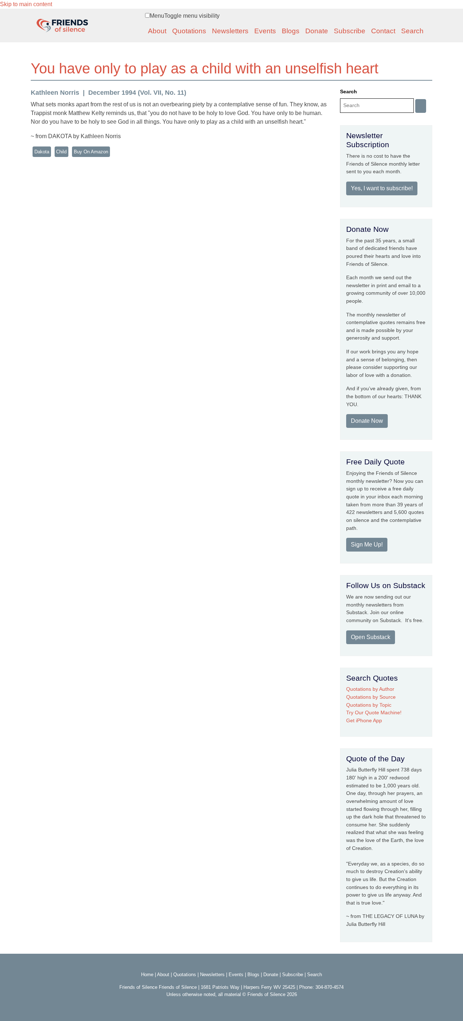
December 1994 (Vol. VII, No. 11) (137, 92)
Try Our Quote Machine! (374, 712)
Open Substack (370, 637)
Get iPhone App (364, 720)
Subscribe (349, 31)
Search (412, 31)
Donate (316, 31)
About (157, 31)
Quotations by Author (370, 689)
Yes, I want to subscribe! (382, 188)
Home (147, 974)
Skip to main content (26, 4)
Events (265, 31)
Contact (383, 31)
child (61, 151)
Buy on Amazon (91, 151)
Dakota (41, 151)
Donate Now (367, 421)
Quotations (189, 31)
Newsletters (230, 31)
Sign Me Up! (367, 544)
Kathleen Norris (55, 92)
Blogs (291, 31)
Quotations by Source (371, 697)
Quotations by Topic (368, 705)
